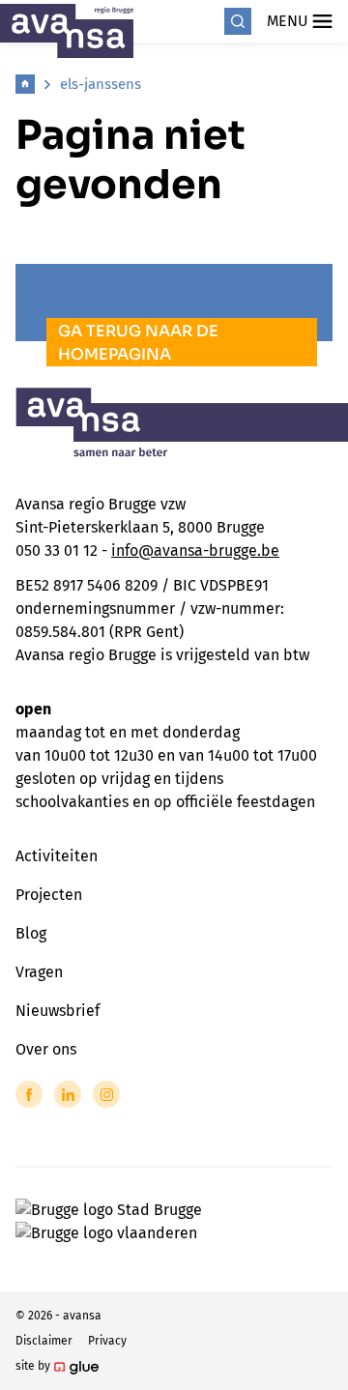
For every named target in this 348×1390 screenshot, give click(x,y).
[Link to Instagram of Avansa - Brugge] (106, 1094)
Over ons (45, 1049)
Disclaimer (43, 1340)
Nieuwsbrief (57, 1010)
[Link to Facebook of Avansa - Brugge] (29, 1094)
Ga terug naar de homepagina (138, 342)
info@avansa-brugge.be (195, 550)
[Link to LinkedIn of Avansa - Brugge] (67, 1094)
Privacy (107, 1340)
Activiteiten (56, 856)
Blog (30, 933)
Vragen (39, 972)
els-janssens (100, 84)
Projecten (48, 894)
